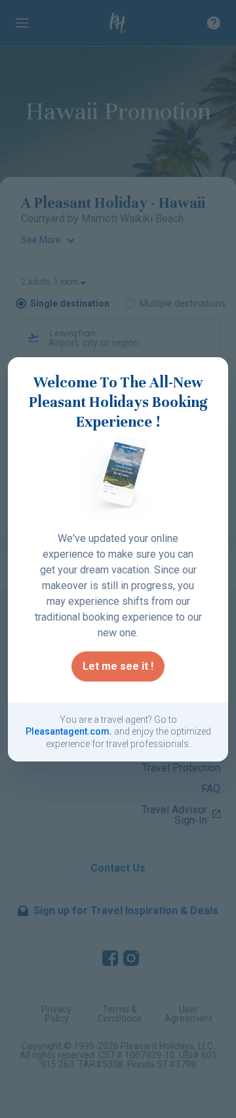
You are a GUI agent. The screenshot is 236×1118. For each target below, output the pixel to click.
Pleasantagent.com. (69, 731)
